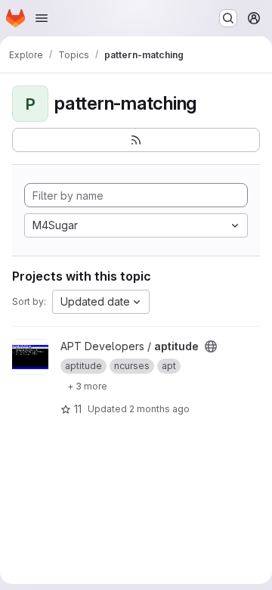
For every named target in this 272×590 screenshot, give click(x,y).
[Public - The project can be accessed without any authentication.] (211, 346)
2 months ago (159, 409)
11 (78, 408)
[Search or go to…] (228, 18)
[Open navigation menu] (41, 18)
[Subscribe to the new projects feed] (136, 140)
